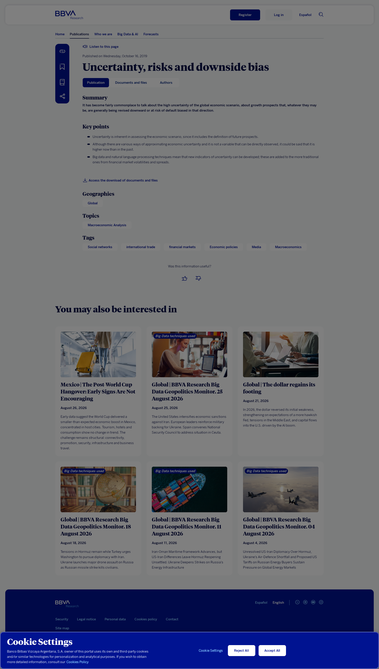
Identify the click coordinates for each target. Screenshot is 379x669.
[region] (189, 650)
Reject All (241, 651)
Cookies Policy (77, 662)
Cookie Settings (211, 651)
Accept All (272, 651)
